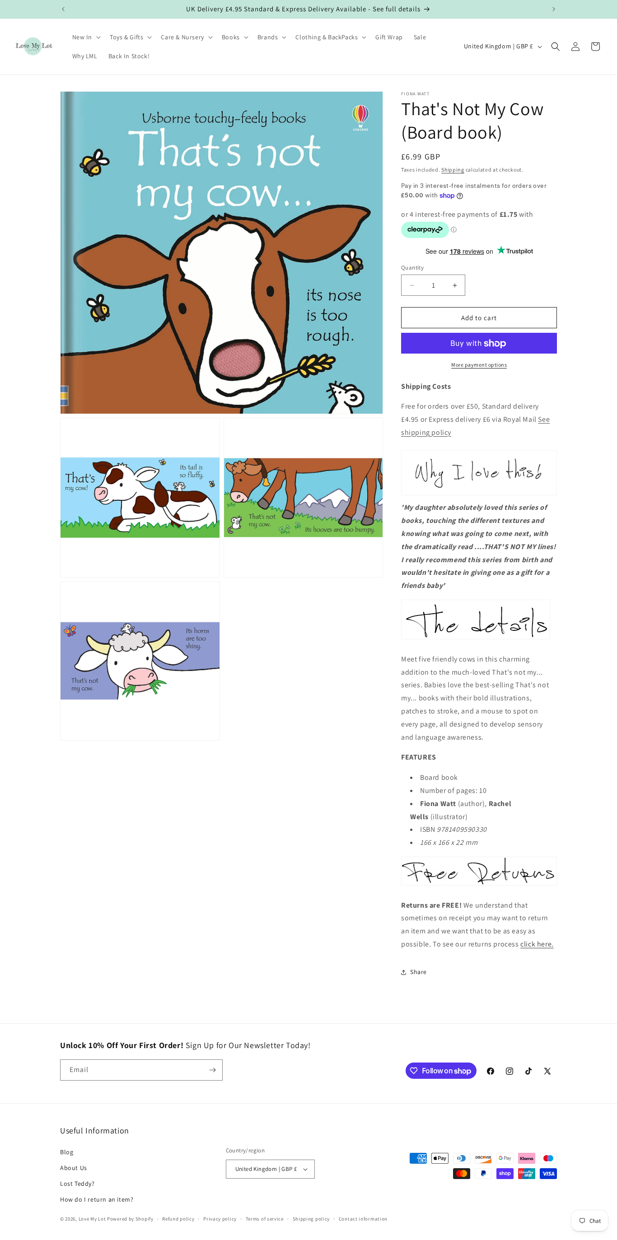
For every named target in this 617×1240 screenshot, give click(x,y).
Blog (66, 1152)
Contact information (363, 1219)
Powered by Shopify (130, 1219)
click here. (537, 944)
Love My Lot (92, 1219)
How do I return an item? (96, 1199)
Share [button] (418, 972)
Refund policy (178, 1219)
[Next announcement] (554, 9)
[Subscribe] (212, 1070)
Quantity (412, 267)
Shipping (452, 169)
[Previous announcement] (63, 9)
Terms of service (265, 1219)
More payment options (479, 365)
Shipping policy (311, 1219)
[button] (86, 37)
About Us (73, 1168)
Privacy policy (220, 1219)
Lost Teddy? (77, 1183)
